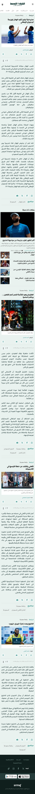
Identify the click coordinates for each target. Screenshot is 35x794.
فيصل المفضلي (26, 496)
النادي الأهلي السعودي (18, 608)
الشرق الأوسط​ (24, 9)
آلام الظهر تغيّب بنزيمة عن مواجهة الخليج (18, 239)
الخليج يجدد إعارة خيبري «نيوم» (21, 622)
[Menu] (33, 3)
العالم (17, 9)
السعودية (13, 200)
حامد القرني (26, 649)
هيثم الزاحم (26, 48)
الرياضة (31, 14)
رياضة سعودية (19, 14)
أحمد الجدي (26, 336)
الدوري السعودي (9, 447)
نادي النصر (22, 451)
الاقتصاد (7, 9)
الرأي (13, 9)
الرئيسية (32, 9)
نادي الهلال (22, 200)
